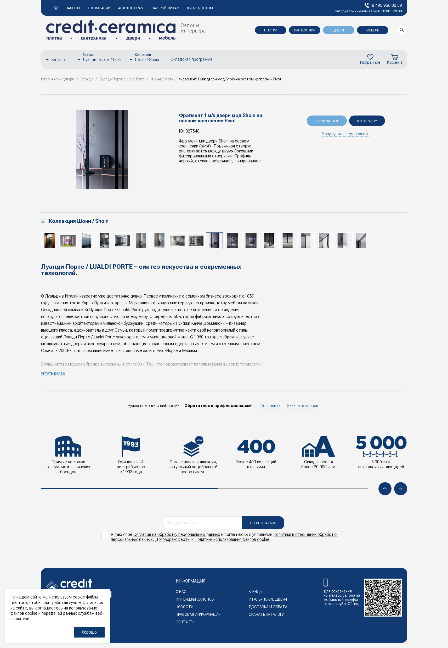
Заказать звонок (302, 405)
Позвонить (270, 405)
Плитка (270, 30)
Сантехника (304, 30)
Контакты (185, 622)
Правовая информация (198, 614)
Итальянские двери (268, 599)
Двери (338, 30)
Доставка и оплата (268, 607)
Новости (185, 607)
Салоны (73, 8)
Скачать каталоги (267, 614)
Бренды (256, 592)
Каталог (58, 59)
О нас (181, 592)
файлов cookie (23, 613)
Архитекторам (131, 8)
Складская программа (191, 59)
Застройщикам (165, 8)
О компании (99, 8)
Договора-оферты (172, 539)
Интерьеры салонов (195, 599)
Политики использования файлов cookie (232, 539)
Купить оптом (200, 8)
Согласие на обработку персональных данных (176, 534)
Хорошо (89, 632)
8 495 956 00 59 (387, 5)
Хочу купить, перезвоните (346, 133)
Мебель (372, 30)
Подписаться (263, 523)
